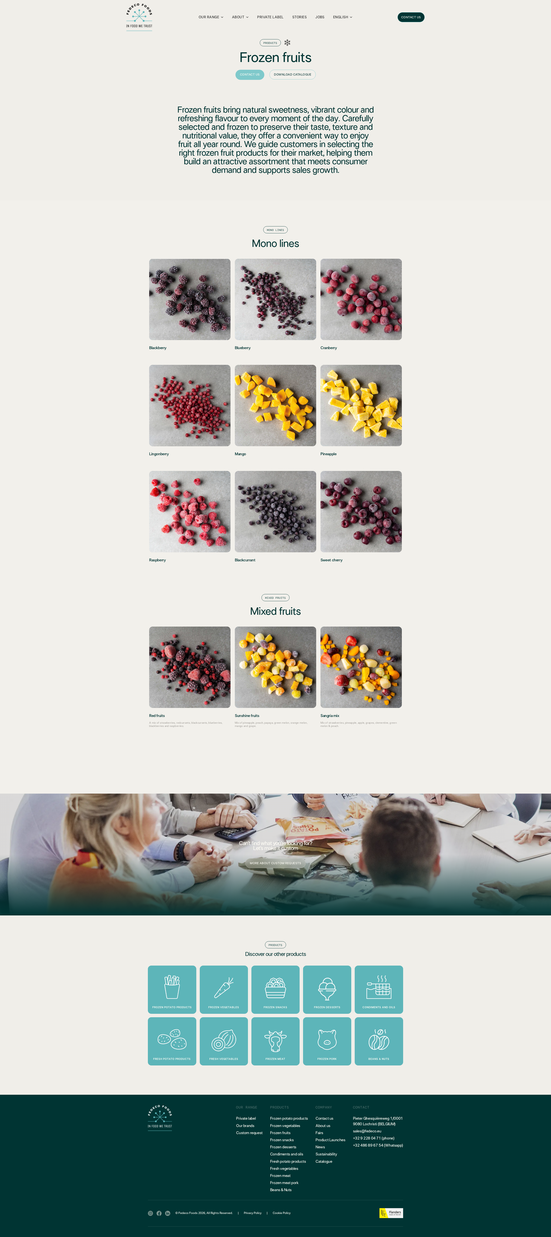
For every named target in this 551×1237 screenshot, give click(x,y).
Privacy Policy (253, 1213)
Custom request (249, 1133)
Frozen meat (280, 1176)
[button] (211, 17)
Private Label (270, 17)
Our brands (245, 1126)
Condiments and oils (286, 1154)
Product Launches (330, 1140)
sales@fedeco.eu (367, 1131)
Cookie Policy (282, 1213)
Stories (299, 17)
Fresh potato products (288, 1162)
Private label (246, 1119)
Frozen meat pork (284, 1183)
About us (323, 1126)
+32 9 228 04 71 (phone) (374, 1138)
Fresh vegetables (284, 1169)
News (320, 1147)
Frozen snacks (282, 1140)
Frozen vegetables (285, 1126)
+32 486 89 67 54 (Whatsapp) (378, 1145)
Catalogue (324, 1162)
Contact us (324, 1119)
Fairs (319, 1133)
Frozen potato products (289, 1119)
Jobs (320, 17)
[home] (139, 17)
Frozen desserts (283, 1147)
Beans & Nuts (281, 1190)
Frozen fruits (280, 1133)
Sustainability (326, 1154)
